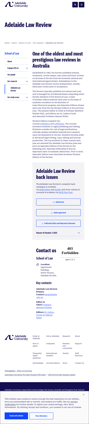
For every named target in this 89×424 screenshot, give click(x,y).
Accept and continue (16, 415)
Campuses (50, 343)
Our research (12, 81)
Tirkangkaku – (18, 371)
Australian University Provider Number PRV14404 (25, 375)
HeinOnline (44, 190)
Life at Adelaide (52, 336)
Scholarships (38, 363)
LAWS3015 (45, 124)
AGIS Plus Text (66, 192)
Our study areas (13, 97)
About (9, 61)
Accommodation (53, 363)
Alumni (66, 353)
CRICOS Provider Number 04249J (61, 375)
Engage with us (13, 67)
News (65, 363)
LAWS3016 (59, 124)
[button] (83, 394)
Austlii (57, 190)
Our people (11, 74)
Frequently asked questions (37, 355)
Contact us (79, 363)
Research (66, 336)
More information (41, 415)
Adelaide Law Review (15, 89)
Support (78, 343)
